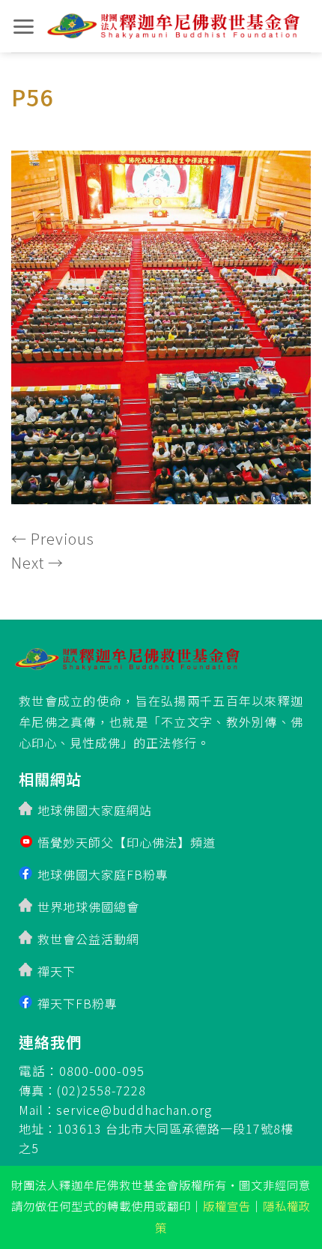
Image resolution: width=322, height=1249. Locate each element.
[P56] (161, 322)
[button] (23, 26)
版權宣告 (227, 1205)
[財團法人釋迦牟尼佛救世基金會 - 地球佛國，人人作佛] (173, 26)
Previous (52, 538)
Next (37, 562)
